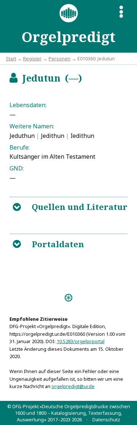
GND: (16, 168)
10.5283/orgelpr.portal (80, 341)
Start (11, 58)
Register (32, 58)
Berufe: (19, 147)
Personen (60, 58)
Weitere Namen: (31, 126)
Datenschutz (106, 419)
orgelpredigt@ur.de (73, 386)
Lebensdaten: (27, 105)
